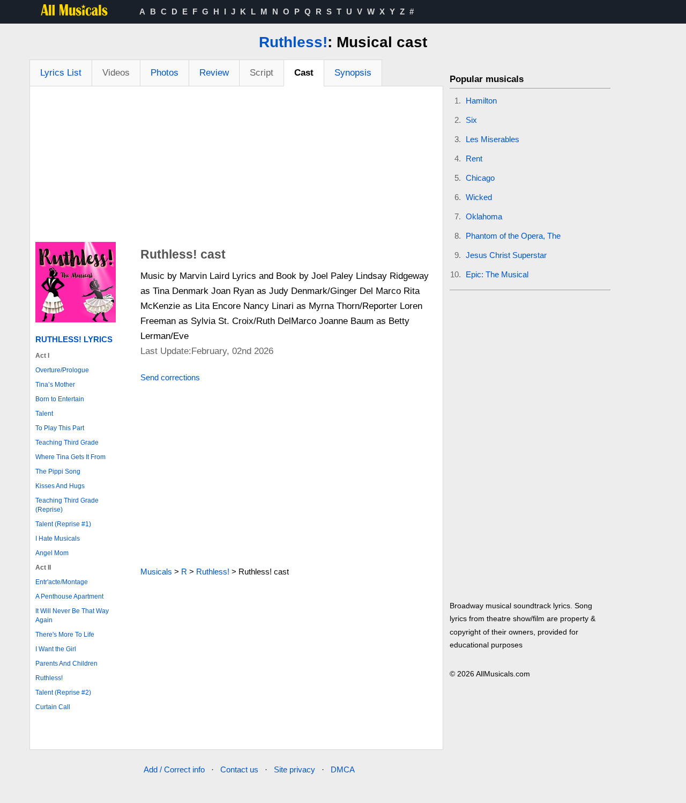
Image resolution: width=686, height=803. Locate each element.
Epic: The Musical (497, 274)
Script (261, 73)
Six (471, 119)
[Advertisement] (236, 167)
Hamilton (481, 100)
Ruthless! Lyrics (74, 339)
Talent (44, 413)
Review (214, 73)
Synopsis (352, 73)
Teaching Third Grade (67, 442)
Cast (304, 73)
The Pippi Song (57, 471)
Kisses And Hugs (60, 486)
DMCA (343, 769)
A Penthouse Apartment (69, 596)
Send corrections (170, 377)
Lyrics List (60, 73)
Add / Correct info (174, 769)
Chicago (480, 177)
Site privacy (294, 769)
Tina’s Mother (55, 384)
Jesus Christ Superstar (506, 255)
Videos (116, 73)
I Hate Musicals (57, 538)
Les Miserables (492, 139)
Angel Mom (52, 553)
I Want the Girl (55, 649)
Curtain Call (52, 707)
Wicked (479, 197)
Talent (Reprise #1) (63, 524)
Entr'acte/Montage (61, 582)
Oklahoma (484, 216)
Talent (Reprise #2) (63, 692)
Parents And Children (66, 663)
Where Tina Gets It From (70, 457)
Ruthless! (293, 42)
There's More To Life (64, 634)
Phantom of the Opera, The (513, 235)
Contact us (239, 769)
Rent (474, 158)
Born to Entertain (59, 399)
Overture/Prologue (62, 370)
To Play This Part (59, 428)
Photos (164, 73)
